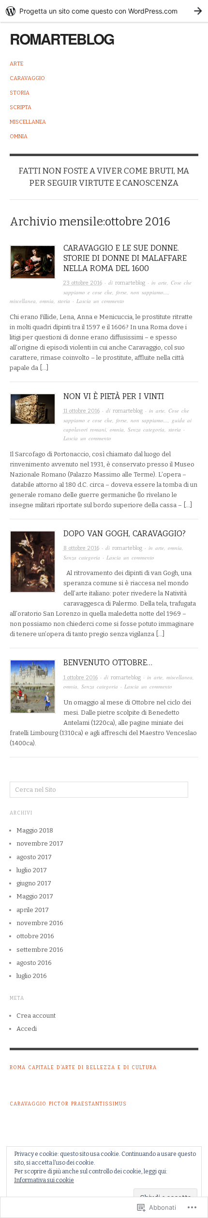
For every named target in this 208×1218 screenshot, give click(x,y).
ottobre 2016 (35, 936)
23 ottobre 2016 (82, 283)
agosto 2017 (34, 857)
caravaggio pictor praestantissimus (68, 1104)
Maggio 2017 (34, 896)
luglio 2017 (31, 870)
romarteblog (62, 38)
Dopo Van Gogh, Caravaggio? (124, 533)
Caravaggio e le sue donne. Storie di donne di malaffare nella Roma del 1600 (125, 258)
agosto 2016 (34, 962)
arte (16, 64)
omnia (19, 136)
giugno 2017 (33, 883)
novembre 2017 (39, 843)
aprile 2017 (32, 910)
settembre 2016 (39, 949)
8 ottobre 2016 (81, 548)
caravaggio (27, 78)
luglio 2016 (31, 975)
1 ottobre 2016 (80, 677)
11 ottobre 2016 (81, 411)
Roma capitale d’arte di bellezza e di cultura (83, 1068)
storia (20, 93)
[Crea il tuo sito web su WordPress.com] (104, 11)
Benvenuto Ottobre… (107, 662)
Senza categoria (146, 429)
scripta (20, 107)
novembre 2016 (39, 923)
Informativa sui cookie (44, 1180)
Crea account (36, 1015)
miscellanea (28, 122)
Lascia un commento (100, 300)
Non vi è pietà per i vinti (113, 396)
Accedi (26, 1028)
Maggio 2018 (34, 830)
